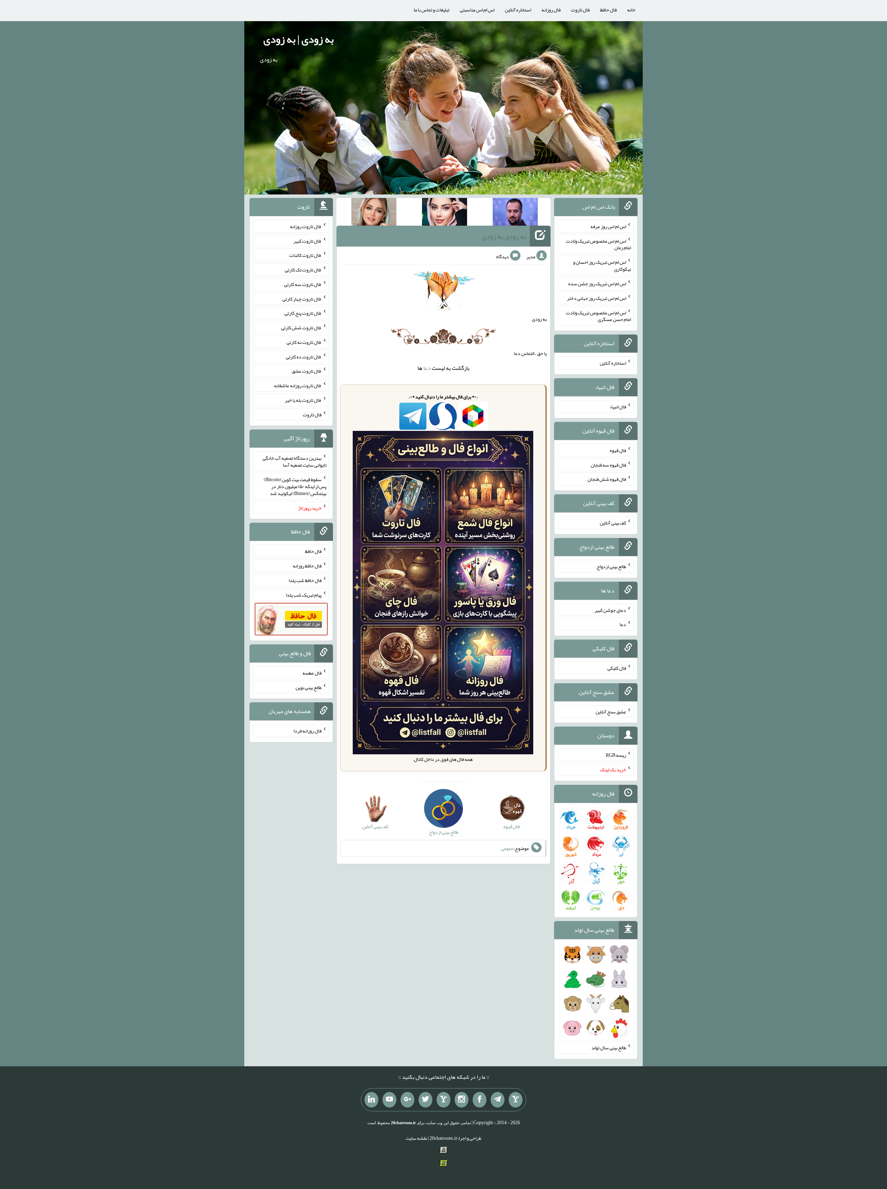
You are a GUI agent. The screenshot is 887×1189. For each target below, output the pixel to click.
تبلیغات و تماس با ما (431, 10)
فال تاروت (580, 10)
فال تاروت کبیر (307, 240)
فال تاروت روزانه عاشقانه (298, 385)
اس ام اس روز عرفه (608, 226)
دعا (427, 368)
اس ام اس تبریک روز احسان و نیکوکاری (602, 265)
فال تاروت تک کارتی (303, 270)
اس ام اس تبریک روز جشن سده (597, 283)
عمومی (507, 848)
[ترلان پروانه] (444, 213)
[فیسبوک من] (479, 1100)
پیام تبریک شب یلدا (304, 594)
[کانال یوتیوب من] (389, 1100)
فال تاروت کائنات (305, 255)
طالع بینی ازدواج (611, 566)
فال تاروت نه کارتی (304, 342)
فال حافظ (608, 10)
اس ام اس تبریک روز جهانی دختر (596, 298)
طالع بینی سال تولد (608, 1047)
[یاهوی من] (515, 1100)
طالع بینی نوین (309, 687)
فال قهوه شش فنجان (607, 479)
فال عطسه (312, 673)
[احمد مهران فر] (515, 213)
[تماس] (443, 1100)
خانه (631, 10)
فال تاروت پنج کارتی (303, 313)
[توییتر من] (425, 1100)
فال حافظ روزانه (307, 566)
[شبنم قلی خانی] (373, 213)
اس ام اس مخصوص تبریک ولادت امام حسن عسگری (598, 315)
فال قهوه (618, 450)
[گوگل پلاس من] (407, 1100)
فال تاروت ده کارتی (304, 356)
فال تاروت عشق (307, 371)
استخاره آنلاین (518, 10)
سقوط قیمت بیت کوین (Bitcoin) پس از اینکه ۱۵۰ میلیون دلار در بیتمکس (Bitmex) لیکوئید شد (295, 486)
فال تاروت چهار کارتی (302, 298)
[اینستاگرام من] (461, 1100)
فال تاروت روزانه (306, 226)
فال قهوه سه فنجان (608, 464)
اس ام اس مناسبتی (477, 10)
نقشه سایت (416, 1138)
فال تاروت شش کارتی (301, 327)
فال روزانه (551, 10)
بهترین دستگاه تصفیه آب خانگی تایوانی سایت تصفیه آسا (294, 461)
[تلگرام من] (497, 1100)
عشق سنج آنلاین (611, 711)
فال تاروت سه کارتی (303, 284)
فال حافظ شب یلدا (305, 580)
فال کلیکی (616, 668)
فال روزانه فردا (307, 731)
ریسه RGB (616, 755)
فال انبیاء (617, 406)
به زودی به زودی (504, 236)
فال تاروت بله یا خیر (303, 400)
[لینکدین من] (371, 1100)
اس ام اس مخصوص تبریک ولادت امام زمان (598, 244)
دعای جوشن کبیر (610, 610)
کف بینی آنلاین (613, 523)
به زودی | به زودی (298, 39)
